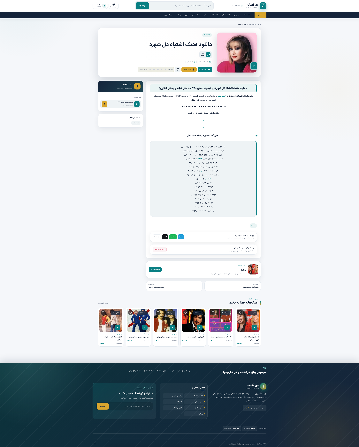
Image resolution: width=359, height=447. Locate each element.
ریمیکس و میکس (177, 396)
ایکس (165, 237)
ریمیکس (236, 15)
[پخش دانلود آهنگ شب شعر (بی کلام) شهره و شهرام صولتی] (254, 327)
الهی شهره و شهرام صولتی (195, 337)
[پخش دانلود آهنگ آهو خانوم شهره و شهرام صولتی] (145, 327)
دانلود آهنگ (247, 15)
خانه (259, 24)
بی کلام (179, 15)
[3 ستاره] (158, 69)
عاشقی (208, 178)
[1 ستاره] (150, 69)
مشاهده (239, 343)
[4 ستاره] (162, 69)
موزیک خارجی (168, 15)
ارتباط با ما (200, 414)
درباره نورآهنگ (178, 408)
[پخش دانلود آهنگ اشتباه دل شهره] (254, 66)
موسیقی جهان (199, 408)
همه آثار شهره (103, 303)
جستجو (142, 5)
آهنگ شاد (214, 15)
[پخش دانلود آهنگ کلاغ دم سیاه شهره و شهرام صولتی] (117, 327)
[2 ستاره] (154, 69)
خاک (200, 158)
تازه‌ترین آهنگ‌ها (198, 396)
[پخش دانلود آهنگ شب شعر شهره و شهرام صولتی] (172, 327)
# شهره (253, 226)
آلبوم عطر (222, 96)
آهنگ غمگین (226, 15)
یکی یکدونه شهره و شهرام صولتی (221, 337)
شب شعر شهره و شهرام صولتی (167, 337)
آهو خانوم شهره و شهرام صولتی (139, 337)
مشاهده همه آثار (155, 269)
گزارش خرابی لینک (159, 249)
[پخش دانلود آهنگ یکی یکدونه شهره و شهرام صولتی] (227, 327)
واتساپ (173, 237)
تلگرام (181, 237)
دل (202, 170)
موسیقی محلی (199, 402)
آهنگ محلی (196, 15)
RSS (94, 444)
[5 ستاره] (165, 69)
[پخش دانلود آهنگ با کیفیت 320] (137, 104)
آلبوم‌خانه (179, 402)
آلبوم (186, 15)
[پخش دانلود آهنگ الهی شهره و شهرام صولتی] (199, 327)
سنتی (205, 15)
